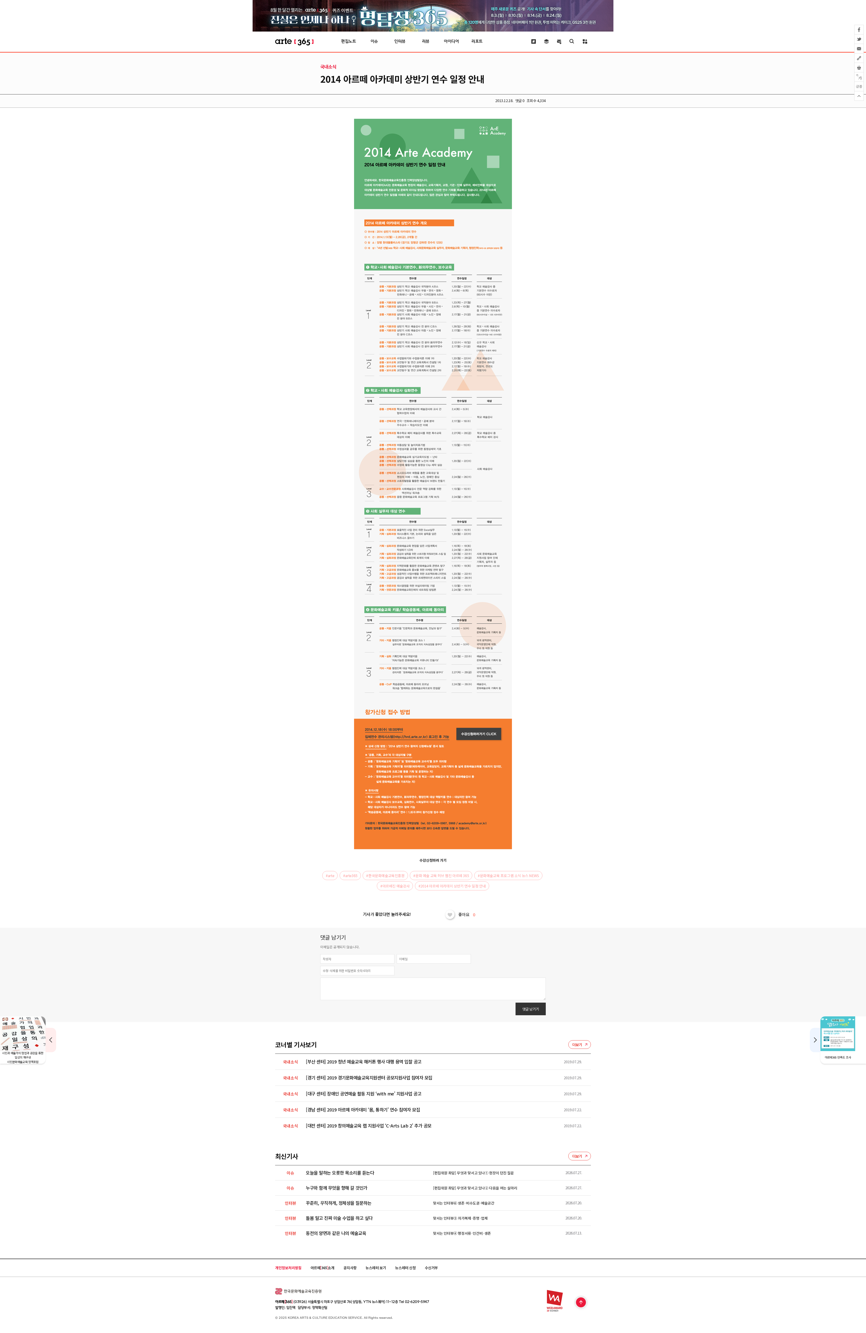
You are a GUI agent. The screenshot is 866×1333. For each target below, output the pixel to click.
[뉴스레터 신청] (559, 41)
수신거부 (431, 1267)
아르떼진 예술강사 (395, 886)
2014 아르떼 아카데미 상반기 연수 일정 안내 (452, 886)
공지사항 (350, 1267)
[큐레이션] (533, 41)
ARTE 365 (294, 41)
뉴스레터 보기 (376, 1267)
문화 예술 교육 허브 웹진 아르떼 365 (441, 875)
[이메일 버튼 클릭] (859, 48)
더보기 (577, 1044)
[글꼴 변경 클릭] (859, 86)
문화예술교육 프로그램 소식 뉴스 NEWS (508, 875)
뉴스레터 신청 (405, 1267)
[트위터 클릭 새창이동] (859, 39)
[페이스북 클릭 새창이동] (859, 29)
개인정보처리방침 (288, 1267)
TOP (581, 1302)
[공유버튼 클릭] (859, 58)
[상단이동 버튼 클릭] (859, 96)
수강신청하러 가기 (433, 860)
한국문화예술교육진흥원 (385, 875)
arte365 (350, 875)
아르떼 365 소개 (322, 1267)
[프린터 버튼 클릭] (859, 67)
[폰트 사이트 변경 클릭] (859, 77)
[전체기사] (546, 41)
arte (330, 875)
